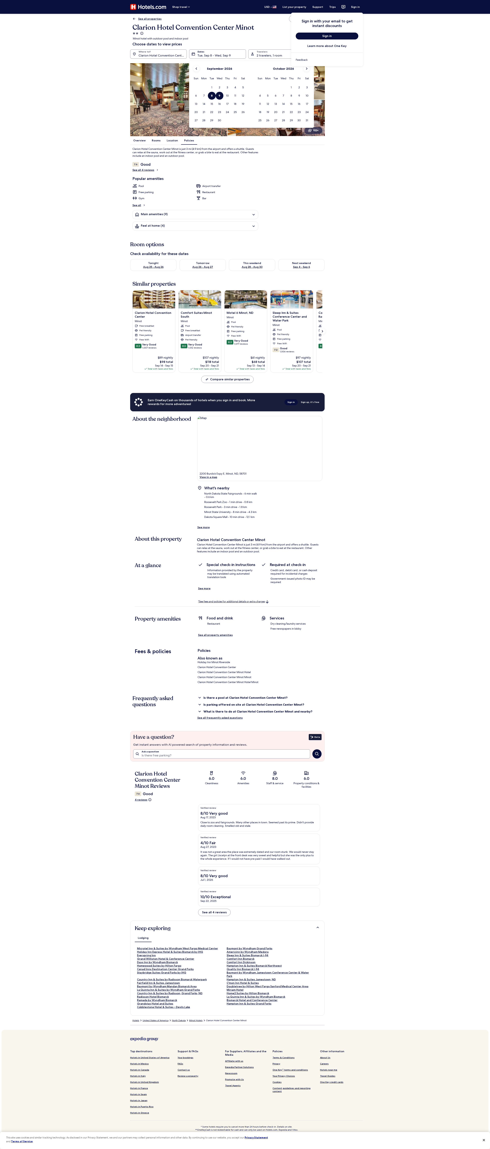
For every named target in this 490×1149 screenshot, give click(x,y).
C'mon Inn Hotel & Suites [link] (243, 983)
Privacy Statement (256, 1137)
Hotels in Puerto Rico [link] (142, 1106)
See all (136, 205)
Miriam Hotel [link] (235, 990)
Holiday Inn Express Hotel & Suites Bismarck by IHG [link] (170, 952)
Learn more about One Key (327, 46)
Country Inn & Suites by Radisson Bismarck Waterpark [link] (172, 979)
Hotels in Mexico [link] (139, 1063)
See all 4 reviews (143, 170)
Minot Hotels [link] (196, 1020)
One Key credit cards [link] (331, 1082)
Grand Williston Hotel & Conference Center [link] (165, 958)
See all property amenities (215, 635)
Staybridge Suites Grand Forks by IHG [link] (161, 972)
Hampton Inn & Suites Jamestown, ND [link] (251, 979)
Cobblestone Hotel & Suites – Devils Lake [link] (163, 1007)
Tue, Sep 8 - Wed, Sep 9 (214, 55)
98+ (315, 130)
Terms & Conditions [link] (284, 1057)
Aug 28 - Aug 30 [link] (252, 267)
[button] (212, 87)
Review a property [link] (188, 1075)
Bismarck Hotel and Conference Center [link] (252, 1000)
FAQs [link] (180, 1063)
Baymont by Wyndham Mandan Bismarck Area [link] (167, 986)
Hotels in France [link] (139, 1088)
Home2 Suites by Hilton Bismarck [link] (248, 993)
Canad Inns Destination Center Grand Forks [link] (165, 969)
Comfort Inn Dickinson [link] (241, 962)
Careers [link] (324, 1063)
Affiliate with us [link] (234, 1061)
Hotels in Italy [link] (138, 1075)
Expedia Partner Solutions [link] (239, 1067)
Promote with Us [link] (234, 1079)
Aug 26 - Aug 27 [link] (202, 267)
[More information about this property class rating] (141, 33)
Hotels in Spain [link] (138, 1094)
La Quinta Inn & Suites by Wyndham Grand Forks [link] (168, 990)
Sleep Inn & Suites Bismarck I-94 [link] (247, 955)
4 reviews (141, 799)
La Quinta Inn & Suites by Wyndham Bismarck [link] (256, 996)
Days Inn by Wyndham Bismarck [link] (157, 962)
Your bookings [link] (185, 1057)
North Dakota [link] (179, 1020)
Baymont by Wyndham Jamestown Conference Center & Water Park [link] (268, 974)
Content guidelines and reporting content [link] (291, 1090)
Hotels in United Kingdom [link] (144, 1082)
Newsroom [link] (231, 1073)
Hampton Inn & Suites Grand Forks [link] (249, 1003)
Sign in (355, 7)
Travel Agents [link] (233, 1085)
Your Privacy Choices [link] (284, 1075)
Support (317, 7)
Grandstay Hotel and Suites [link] (155, 1003)
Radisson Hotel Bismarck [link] (153, 996)
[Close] (484, 1140)
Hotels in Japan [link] (138, 1100)
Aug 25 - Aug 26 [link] (153, 267)
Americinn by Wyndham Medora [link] (248, 952)
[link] (327, 60)
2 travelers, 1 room (269, 55)
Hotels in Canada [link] (139, 1069)
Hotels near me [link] (328, 1069)
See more (203, 527)
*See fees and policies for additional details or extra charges (231, 601)
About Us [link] (325, 1057)
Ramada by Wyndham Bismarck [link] (157, 1000)
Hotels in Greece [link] (139, 1112)
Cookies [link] (277, 1082)
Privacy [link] (276, 1063)
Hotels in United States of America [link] (149, 1057)
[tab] (143, 938)
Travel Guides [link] (327, 1075)
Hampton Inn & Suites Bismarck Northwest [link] (254, 965)
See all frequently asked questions (220, 717)
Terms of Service (22, 1141)
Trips (332, 7)
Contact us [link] (184, 1069)
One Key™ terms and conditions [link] (290, 1069)
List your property (294, 7)
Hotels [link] (135, 1020)
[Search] (317, 754)
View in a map (208, 477)
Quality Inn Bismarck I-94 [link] (243, 969)
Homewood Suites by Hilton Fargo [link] (159, 965)
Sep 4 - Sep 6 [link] (301, 267)
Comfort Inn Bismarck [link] (240, 958)
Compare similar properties (230, 379)
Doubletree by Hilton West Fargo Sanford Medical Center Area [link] (267, 986)
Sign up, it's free (310, 402)
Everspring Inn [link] (146, 955)
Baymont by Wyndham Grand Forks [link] (249, 948)
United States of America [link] (155, 1020)
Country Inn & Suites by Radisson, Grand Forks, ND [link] (170, 993)
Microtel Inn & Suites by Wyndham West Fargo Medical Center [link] (177, 948)
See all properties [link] (150, 19)
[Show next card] (322, 331)
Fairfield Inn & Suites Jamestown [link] (158, 983)
